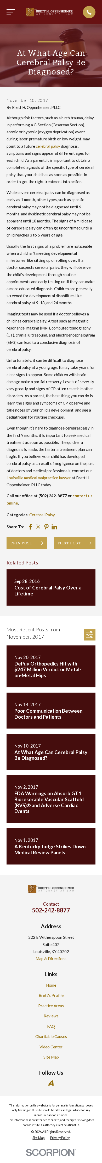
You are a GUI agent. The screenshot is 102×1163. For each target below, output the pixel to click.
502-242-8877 (51, 910)
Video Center (51, 1046)
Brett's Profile (51, 995)
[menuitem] (38, 1138)
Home (51, 985)
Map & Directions (51, 958)
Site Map (51, 1057)
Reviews (51, 1015)
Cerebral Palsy (42, 514)
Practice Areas (51, 1005)
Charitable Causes (51, 1036)
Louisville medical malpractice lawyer (39, 477)
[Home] (49, 12)
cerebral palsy (48, 146)
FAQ (51, 1026)
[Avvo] (51, 1083)
